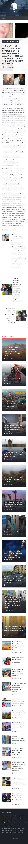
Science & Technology (10, 41)
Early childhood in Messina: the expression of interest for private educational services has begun (18, 782)
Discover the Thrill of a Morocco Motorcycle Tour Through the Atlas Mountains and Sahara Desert (12, 352)
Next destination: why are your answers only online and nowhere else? (13, 505)
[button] (26, 18)
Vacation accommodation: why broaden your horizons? (18, 738)
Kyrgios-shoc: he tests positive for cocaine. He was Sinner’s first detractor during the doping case (18, 766)
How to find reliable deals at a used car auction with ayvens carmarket (13, 404)
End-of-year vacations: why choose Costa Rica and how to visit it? (14, 479)
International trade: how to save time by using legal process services (13, 454)
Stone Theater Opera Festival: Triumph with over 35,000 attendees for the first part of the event (18, 798)
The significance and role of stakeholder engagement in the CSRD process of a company (19, 687)
